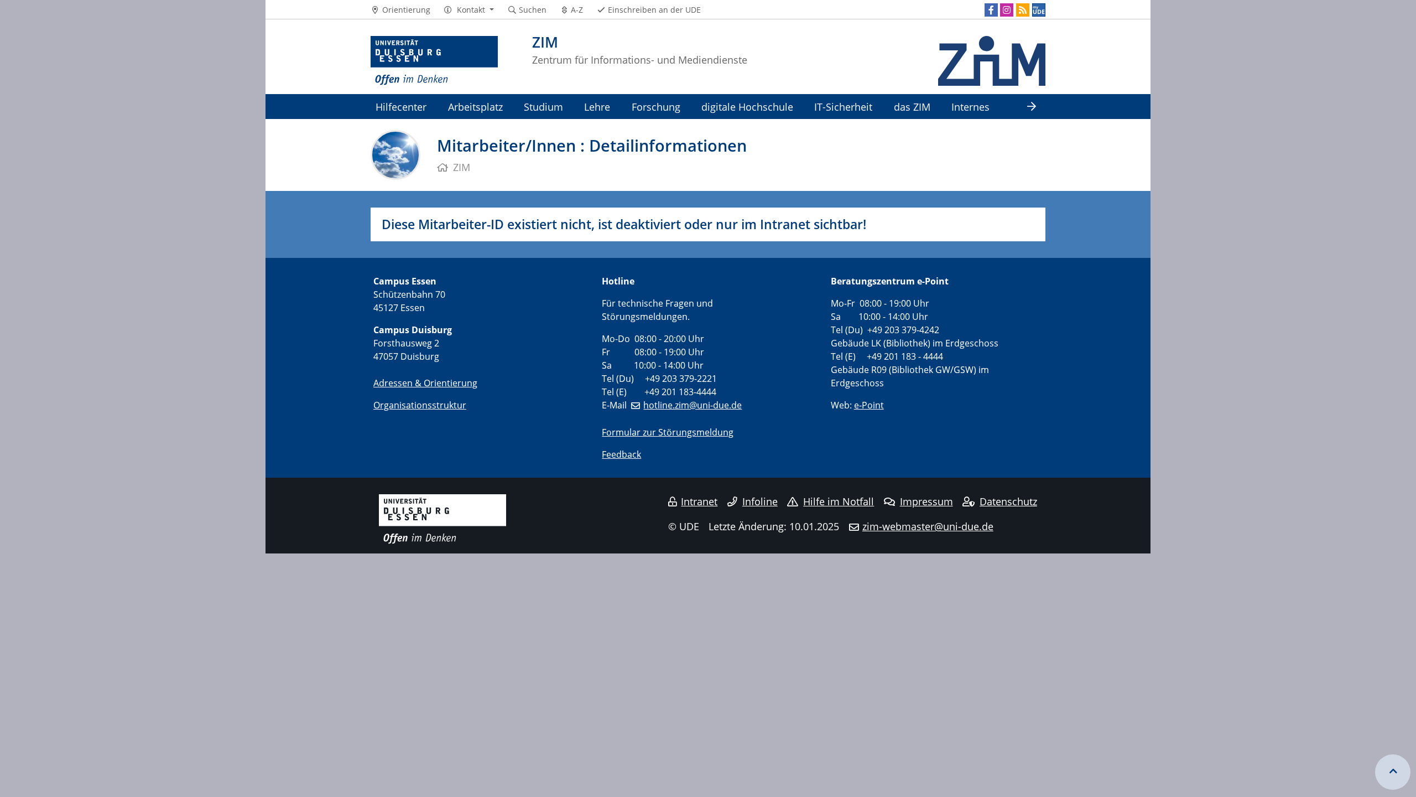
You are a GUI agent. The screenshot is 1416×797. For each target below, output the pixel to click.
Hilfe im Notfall (838, 501)
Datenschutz (1008, 501)
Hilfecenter (401, 106)
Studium (543, 106)
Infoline (760, 501)
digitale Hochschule (747, 106)
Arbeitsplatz (475, 106)
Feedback (621, 454)
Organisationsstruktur (419, 405)
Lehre (597, 106)
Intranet (699, 501)
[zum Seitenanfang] (1392, 772)
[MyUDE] (1038, 10)
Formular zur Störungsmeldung (667, 432)
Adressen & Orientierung (425, 383)
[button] (469, 10)
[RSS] (1022, 10)
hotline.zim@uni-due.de (692, 405)
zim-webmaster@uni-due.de (927, 526)
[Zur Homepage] (434, 61)
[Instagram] (1006, 10)
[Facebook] (991, 10)
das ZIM (912, 106)
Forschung (656, 106)
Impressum (926, 501)
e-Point (869, 405)
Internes (970, 106)
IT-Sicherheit (843, 106)
